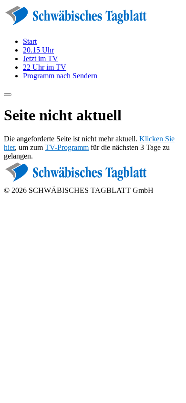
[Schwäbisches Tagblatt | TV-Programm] (75, 25)
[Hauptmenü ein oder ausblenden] (7, 94)
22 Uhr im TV (44, 67)
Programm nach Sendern (60, 76)
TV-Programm (67, 147)
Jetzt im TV (40, 58)
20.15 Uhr (38, 50)
